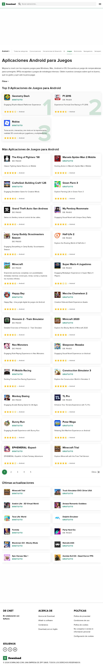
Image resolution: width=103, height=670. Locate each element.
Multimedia (78, 51)
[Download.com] (9, 4)
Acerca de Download (46, 616)
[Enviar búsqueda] (20, 4)
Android (5, 51)
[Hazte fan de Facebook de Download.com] (5, 649)
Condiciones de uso (81, 620)
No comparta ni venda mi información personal (83, 630)
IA (64, 51)
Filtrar (4, 81)
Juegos (69, 51)
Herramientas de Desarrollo (52, 51)
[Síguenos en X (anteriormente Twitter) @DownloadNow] (10, 649)
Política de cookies (81, 625)
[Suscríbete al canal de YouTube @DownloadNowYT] (15, 649)
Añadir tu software (45, 620)
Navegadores (88, 51)
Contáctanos (43, 625)
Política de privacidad (82, 616)
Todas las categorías (21, 51)
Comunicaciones (35, 51)
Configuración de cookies (84, 636)
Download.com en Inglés (48, 629)
